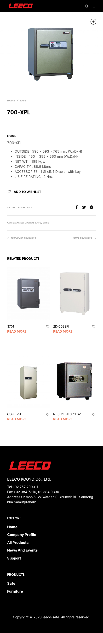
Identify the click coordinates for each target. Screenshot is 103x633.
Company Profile (21, 534)
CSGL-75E (14, 414)
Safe (23, 100)
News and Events (22, 550)
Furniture (15, 591)
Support (14, 558)
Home (11, 100)
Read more (17, 331)
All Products (18, 542)
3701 (10, 326)
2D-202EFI (61, 326)
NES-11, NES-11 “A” (67, 414)
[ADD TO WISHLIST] (48, 327)
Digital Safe (33, 223)
